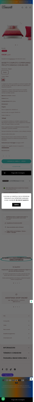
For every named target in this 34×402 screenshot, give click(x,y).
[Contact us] (3, 399)
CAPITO (16, 204)
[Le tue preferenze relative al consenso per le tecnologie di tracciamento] (31, 301)
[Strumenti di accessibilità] (31, 379)
